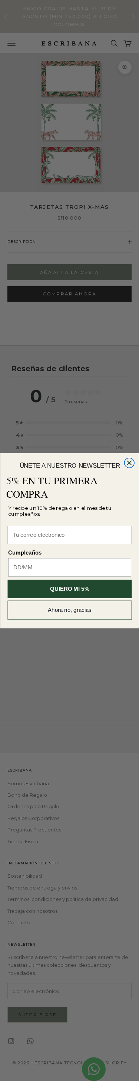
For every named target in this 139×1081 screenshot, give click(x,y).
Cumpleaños (25, 553)
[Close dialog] (129, 463)
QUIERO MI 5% (69, 589)
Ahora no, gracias (70, 610)
